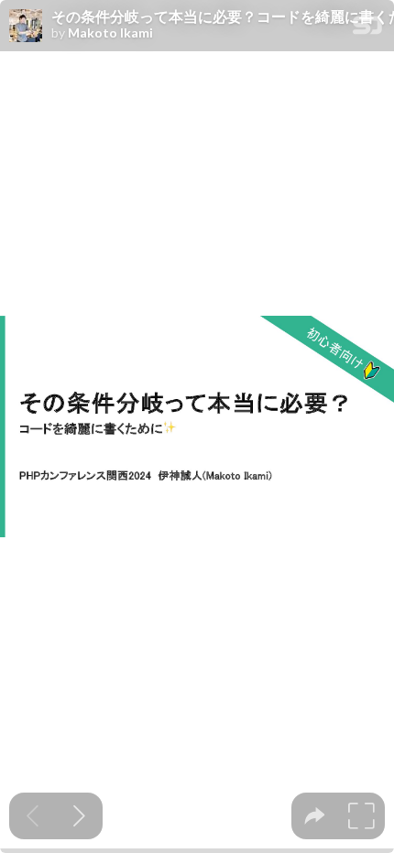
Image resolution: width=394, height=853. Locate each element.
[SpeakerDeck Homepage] (367, 29)
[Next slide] (79, 816)
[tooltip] (314, 816)
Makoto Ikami (110, 33)
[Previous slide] (32, 816)
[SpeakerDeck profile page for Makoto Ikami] (25, 26)
